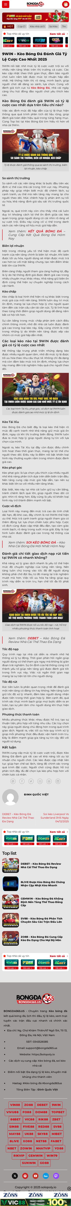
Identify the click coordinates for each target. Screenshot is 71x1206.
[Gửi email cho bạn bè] (40, 781)
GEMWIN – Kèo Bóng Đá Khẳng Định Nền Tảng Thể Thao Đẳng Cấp (42, 902)
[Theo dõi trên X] (15, 1176)
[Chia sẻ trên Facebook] (22, 781)
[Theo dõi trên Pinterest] (25, 1176)
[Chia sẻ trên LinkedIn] (58, 781)
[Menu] (5, 4)
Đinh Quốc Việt (48, 1089)
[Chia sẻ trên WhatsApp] (13, 781)
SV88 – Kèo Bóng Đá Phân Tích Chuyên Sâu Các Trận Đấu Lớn (41, 920)
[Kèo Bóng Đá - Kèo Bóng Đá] (35, 4)
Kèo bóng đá (58, 1011)
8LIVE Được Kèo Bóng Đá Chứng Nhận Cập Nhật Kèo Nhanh (43, 883)
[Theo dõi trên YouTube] (36, 1176)
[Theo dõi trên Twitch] (56, 1176)
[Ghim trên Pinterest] (49, 781)
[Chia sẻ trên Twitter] (31, 781)
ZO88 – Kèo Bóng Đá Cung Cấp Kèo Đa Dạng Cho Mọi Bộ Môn (42, 938)
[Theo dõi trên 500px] (46, 1176)
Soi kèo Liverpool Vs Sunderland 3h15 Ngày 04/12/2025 (55, 817)
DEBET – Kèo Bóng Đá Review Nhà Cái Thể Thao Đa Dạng (18, 817)
